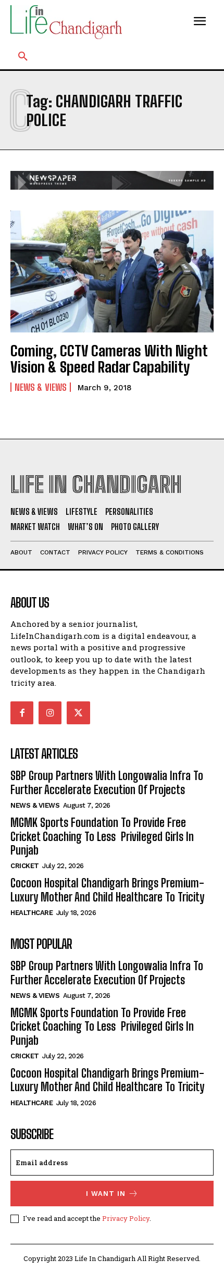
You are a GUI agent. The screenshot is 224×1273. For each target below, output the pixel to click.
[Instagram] (50, 712)
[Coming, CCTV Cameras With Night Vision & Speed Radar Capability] (112, 271)
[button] (22, 56)
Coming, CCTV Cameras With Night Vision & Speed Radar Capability (109, 359)
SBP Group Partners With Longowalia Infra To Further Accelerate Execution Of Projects (106, 782)
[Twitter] (78, 712)
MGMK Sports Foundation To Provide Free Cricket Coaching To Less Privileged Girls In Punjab (102, 836)
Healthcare (31, 913)
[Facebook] (21, 712)
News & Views (41, 387)
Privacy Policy (126, 1218)
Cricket (24, 866)
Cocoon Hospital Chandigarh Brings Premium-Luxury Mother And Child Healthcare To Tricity (107, 890)
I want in (106, 1193)
